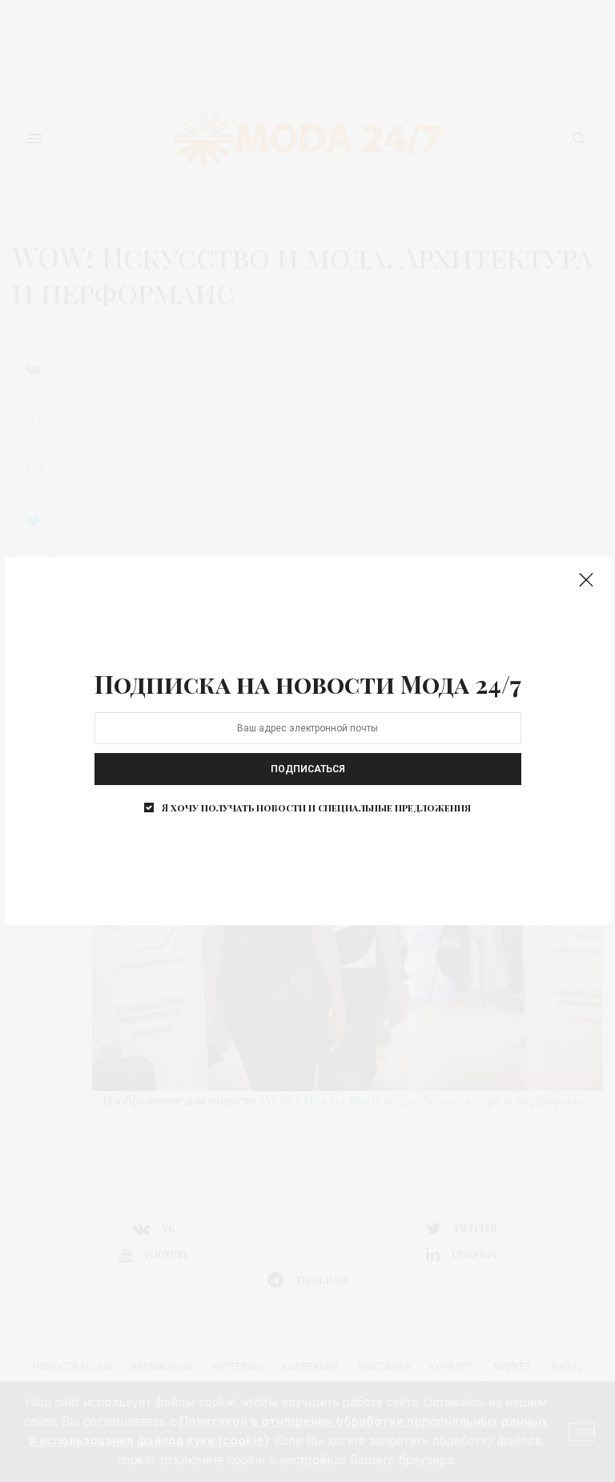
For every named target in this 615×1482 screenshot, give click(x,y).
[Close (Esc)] (586, 581)
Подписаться (308, 769)
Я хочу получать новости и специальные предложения (316, 807)
